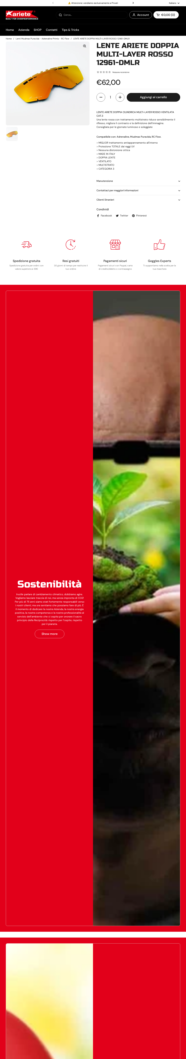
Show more (50, 634)
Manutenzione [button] (104, 181)
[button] (166, 14)
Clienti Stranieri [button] (105, 199)
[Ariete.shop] (22, 15)
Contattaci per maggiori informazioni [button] (117, 190)
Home (9, 38)
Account (143, 15)
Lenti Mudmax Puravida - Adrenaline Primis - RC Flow (42, 38)
